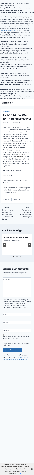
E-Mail (6, 322)
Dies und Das (6, 111)
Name (5, 314)
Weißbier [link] (20, 157)
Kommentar (7, 279)
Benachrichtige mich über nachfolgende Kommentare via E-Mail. (16, 337)
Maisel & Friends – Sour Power (16, 237)
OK (20, 473)
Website (6, 330)
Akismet (13, 305)
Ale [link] (22, 154)
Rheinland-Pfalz (17, 199)
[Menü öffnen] (30, 102)
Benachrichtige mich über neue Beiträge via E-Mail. (16, 344)
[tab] (13, 256)
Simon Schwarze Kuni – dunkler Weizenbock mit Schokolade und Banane (7, 213)
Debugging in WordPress (8, 30)
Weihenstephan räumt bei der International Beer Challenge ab (26, 212)
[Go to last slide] (4, 245)
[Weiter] (29, 245)
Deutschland (7, 199)
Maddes (7, 122)
